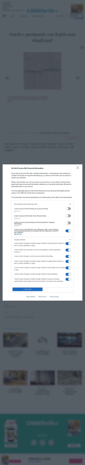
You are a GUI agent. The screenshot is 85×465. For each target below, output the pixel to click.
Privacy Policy (54, 297)
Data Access (42, 297)
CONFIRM (27, 289)
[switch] (68, 208)
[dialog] (42, 232)
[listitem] (42, 204)
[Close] (78, 168)
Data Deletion (30, 297)
